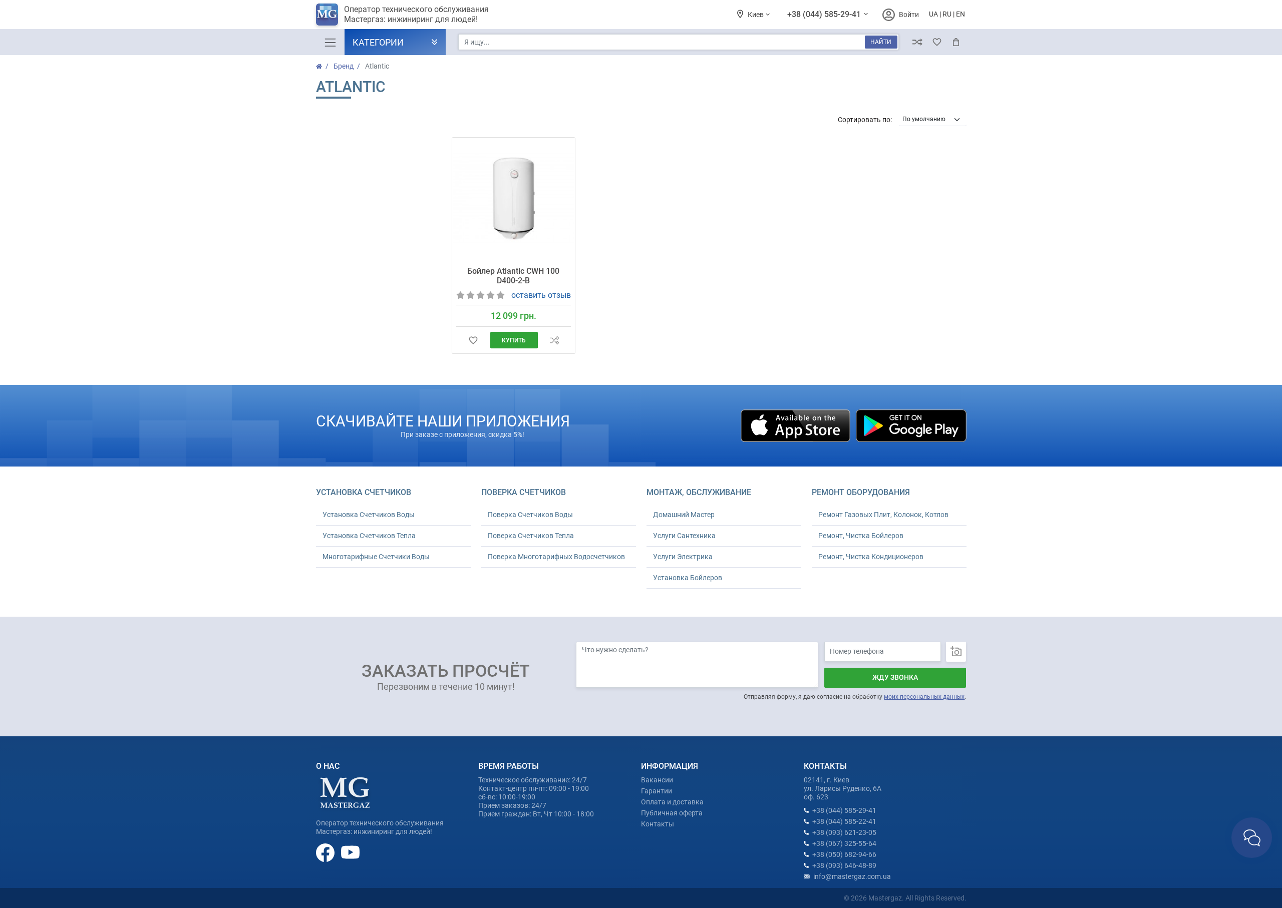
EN (960, 14)
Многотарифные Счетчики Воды (376, 557)
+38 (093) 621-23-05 (844, 832)
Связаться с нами (1251, 837)
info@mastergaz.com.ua (852, 876)
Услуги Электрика (683, 557)
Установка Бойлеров (687, 578)
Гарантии (656, 791)
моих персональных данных (924, 696)
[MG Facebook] (326, 852)
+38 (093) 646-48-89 (844, 865)
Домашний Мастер (684, 515)
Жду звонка (895, 677)
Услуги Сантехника (684, 536)
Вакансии (657, 780)
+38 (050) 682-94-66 (844, 854)
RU (946, 14)
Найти (880, 42)
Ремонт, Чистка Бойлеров (860, 536)
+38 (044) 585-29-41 (825, 14)
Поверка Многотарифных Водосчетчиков (556, 557)
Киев (756, 15)
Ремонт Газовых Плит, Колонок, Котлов (883, 515)
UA (933, 14)
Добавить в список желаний (473, 340)
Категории (378, 42)
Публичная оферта (672, 813)
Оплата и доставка (672, 802)
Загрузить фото (956, 652)
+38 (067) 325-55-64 (844, 843)
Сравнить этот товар (554, 340)
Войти (909, 15)
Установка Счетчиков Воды (369, 515)
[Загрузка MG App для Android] (911, 425)
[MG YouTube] (350, 852)
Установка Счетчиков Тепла (369, 536)
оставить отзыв (541, 295)
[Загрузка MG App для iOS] (796, 425)
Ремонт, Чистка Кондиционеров (870, 557)
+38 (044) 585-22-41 (844, 821)
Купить (514, 340)
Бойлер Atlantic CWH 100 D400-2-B (513, 275)
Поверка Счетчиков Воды (530, 515)
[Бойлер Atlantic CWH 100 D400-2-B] (513, 199)
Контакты (657, 824)
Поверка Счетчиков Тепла (531, 536)
